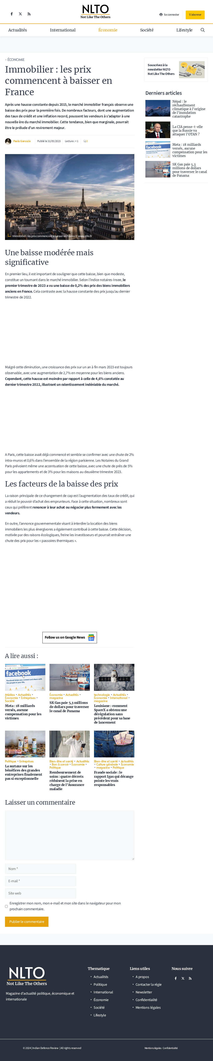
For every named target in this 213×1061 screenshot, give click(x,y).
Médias (10, 694)
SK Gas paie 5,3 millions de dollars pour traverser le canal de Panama (69, 707)
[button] (203, 30)
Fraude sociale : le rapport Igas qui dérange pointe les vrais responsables (113, 778)
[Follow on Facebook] (11, 14)
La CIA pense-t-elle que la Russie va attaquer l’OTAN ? (187, 130)
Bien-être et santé (61, 761)
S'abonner (195, 15)
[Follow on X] (20, 14)
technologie (102, 694)
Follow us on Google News (65, 637)
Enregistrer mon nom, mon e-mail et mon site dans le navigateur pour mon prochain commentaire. (65, 906)
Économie (107, 30)
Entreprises (28, 697)
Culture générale (107, 764)
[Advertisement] (69, 334)
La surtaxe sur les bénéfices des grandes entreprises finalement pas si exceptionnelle (23, 772)
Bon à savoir (60, 764)
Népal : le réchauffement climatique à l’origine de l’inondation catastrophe (188, 109)
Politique (10, 761)
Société (147, 30)
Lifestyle (184, 30)
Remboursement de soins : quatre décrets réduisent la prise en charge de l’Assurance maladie (67, 780)
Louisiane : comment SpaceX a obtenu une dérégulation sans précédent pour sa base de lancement (112, 714)
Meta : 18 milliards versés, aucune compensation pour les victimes (23, 712)
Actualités (17, 30)
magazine (56, 697)
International (62, 30)
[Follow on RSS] (29, 14)
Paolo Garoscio (22, 141)
